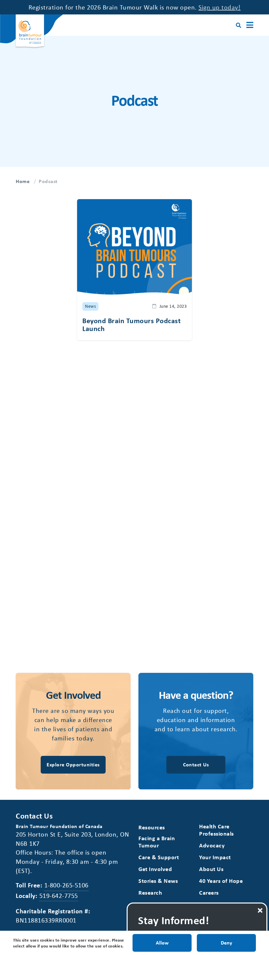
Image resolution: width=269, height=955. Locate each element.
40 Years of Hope (221, 880)
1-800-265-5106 (66, 885)
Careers (209, 892)
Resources (151, 827)
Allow (162, 942)
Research (150, 892)
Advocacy (212, 845)
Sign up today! (219, 7)
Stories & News (158, 880)
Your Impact (215, 857)
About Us (211, 869)
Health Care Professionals (216, 829)
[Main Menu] (250, 25)
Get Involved (155, 869)
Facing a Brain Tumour (156, 841)
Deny (226, 942)
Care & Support (158, 857)
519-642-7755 (58, 895)
